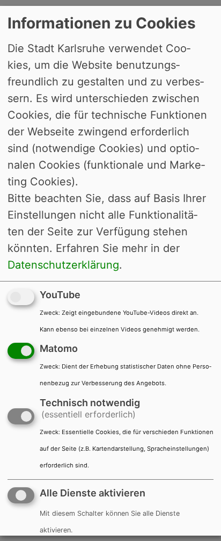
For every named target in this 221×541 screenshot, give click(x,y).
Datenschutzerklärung (63, 264)
